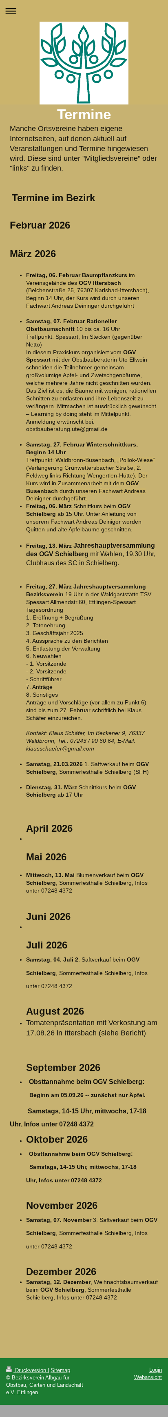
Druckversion (30, 1370)
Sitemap (60, 1370)
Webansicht (148, 1377)
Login (155, 1370)
